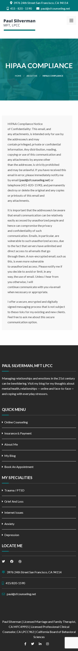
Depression (11, 535)
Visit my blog (36, 383)
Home (18, 76)
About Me (32, 76)
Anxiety (9, 524)
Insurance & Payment (18, 433)
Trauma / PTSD (14, 490)
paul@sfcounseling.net (55, 8)
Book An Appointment (19, 466)
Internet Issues (13, 512)
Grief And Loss (13, 501)
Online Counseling (16, 422)
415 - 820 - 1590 (21, 8)
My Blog (10, 455)
